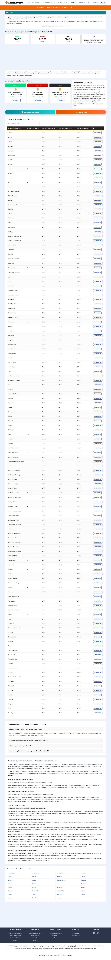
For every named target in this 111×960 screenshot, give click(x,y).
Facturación (46, 2)
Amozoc (10, 169)
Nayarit (34, 887)
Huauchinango (11, 312)
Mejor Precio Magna (49, 128)
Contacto (15, 940)
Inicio (7, 12)
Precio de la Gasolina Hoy (35, 2)
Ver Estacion (16, 100)
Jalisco (58, 883)
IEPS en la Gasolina (56, 2)
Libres (9, 371)
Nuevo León (59, 887)
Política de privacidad (15, 935)
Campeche (83, 873)
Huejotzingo (11, 322)
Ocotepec (10, 407)
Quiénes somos (76, 935)
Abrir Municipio (97, 137)
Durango (34, 880)
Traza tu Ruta (35, 937)
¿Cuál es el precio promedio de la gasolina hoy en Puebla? (25, 729)
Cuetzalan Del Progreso (14, 272)
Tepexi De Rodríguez (13, 596)
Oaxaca (83, 887)
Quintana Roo (35, 890)
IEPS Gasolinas (35, 935)
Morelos (10, 887)
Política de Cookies (15, 937)
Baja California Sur (61, 873)
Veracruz (10, 898)
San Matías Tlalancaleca (14, 497)
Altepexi (10, 164)
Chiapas (34, 876)
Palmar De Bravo (12, 420)
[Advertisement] (55, 57)
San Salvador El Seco (13, 515)
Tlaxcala (83, 894)
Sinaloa (82, 890)
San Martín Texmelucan (14, 492)
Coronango (11, 249)
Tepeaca (10, 587)
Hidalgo (34, 883)
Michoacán (83, 883)
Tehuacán (10, 569)
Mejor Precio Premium (66, 128)
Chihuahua (59, 876)
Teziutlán (10, 614)
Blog (89, 2)
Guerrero (10, 883)
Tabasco (34, 894)
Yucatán (34, 898)
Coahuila (83, 876)
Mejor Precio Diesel (84, 128)
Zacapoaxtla (11, 686)
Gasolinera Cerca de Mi (35, 933)
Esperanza (10, 286)
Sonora (10, 894)
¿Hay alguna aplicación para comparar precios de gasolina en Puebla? (29, 751)
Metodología (75, 933)
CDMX (9, 876)
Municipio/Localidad (15, 128)
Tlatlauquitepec (12, 637)
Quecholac (10, 439)
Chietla (9, 222)
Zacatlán (10, 695)
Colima (9, 880)
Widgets (35, 940)
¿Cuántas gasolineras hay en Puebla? (20, 745)
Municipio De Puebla (13, 393)
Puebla (9, 434)
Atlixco (9, 182)
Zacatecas (59, 898)
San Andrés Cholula (13, 452)
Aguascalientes (11, 873)
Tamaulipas (59, 894)
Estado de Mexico (61, 880)
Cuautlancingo (11, 267)
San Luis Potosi (60, 890)
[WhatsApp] (104, 2)
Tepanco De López (13, 578)
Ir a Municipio (97, 132)
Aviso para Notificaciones (15, 933)
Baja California (35, 873)
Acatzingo (10, 146)
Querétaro (10, 890)
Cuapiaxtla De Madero (13, 258)
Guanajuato (83, 880)
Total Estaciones (33, 128)
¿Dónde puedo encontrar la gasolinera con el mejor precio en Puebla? (29, 740)
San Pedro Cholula (13, 506)
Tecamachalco (11, 560)
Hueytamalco (11, 331)
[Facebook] (101, 2)
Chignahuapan (11, 227)
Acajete (10, 132)
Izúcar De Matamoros (13, 349)
